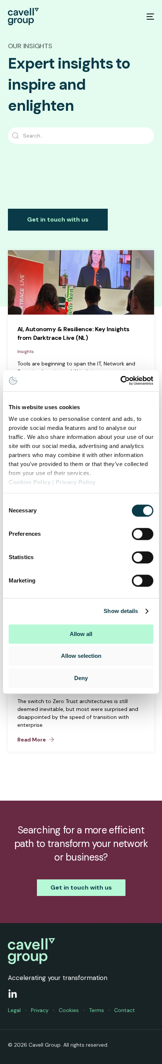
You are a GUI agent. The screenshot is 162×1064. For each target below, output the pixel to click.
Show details (121, 611)
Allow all (81, 634)
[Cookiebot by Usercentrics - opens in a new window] (120, 380)
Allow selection (81, 656)
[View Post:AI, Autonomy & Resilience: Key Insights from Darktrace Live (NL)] (81, 282)
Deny (81, 678)
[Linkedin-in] (12, 994)
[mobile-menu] (145, 16)
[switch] (142, 534)
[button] (35, 739)
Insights (25, 352)
